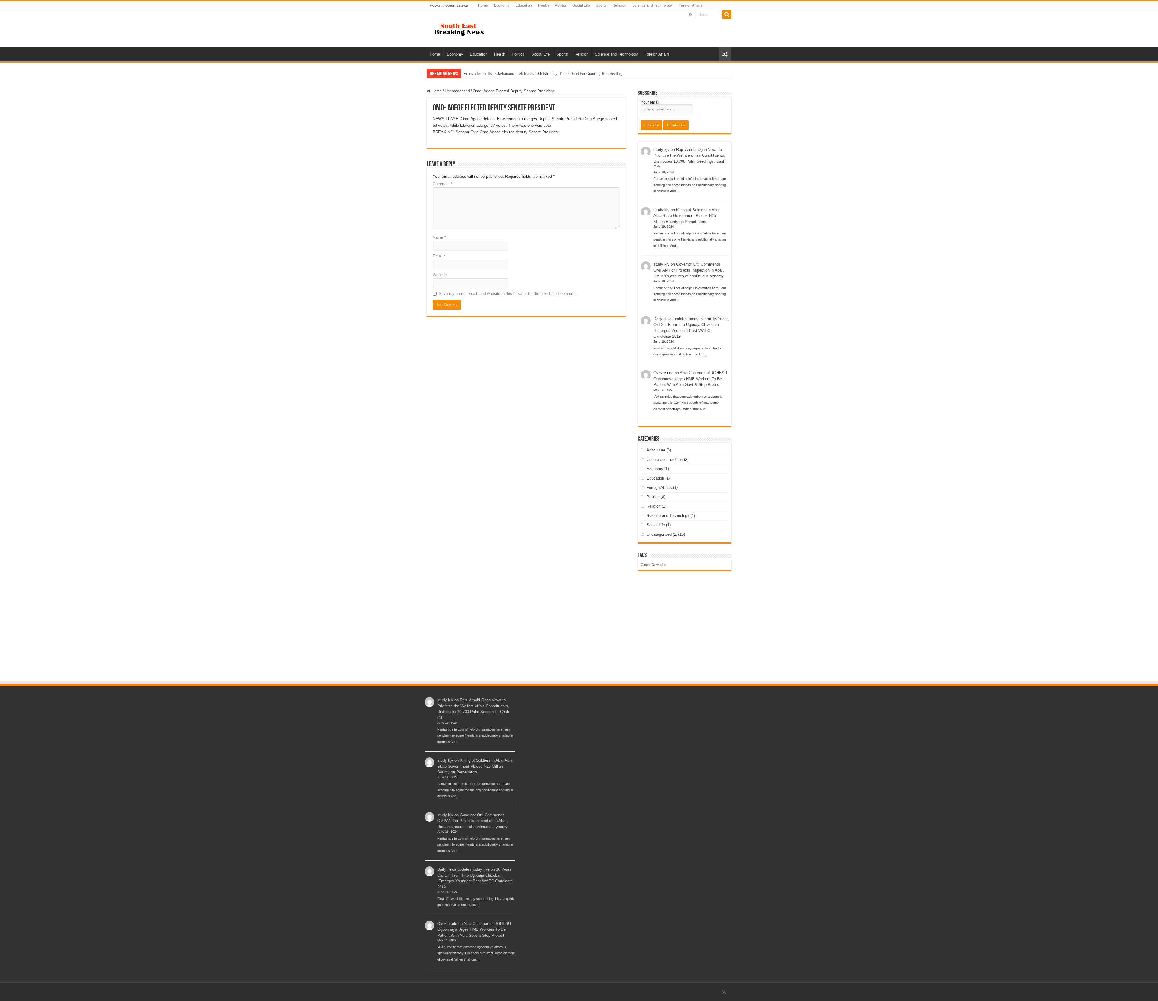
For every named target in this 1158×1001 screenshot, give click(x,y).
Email (439, 256)
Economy (501, 5)
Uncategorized (457, 91)
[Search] (726, 14)
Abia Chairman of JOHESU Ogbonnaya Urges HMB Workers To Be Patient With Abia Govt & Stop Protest (690, 379)
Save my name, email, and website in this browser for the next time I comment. (508, 293)
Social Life (581, 5)
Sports (601, 5)
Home (483, 5)
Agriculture (656, 450)
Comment (442, 184)
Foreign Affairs (690, 5)
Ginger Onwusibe (653, 564)
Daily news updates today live (679, 319)
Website (440, 275)
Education (523, 5)
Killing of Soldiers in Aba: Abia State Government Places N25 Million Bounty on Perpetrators (686, 216)
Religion (619, 5)
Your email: (650, 102)
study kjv (661, 149)
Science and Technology (652, 5)
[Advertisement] (579, 635)
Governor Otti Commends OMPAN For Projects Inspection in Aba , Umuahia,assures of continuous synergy (688, 270)
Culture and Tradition (665, 459)
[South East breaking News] (461, 28)
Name (439, 237)
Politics (561, 5)
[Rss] (690, 14)
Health (543, 5)
